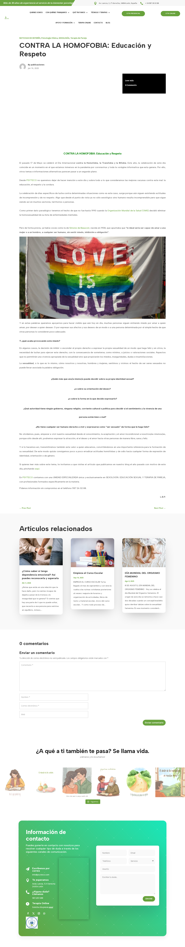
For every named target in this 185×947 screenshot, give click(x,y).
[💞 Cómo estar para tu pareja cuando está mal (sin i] (77, 782)
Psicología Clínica (49, 38)
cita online (170, 13)
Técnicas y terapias (99, 12)
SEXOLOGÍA (64, 38)
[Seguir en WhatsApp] (44, 913)
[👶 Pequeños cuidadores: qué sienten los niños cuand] (108, 782)
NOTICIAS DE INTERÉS (29, 38)
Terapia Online (84, 23)
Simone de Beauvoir (79, 228)
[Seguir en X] (33, 913)
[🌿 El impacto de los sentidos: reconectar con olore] (46, 782)
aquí (51, 907)
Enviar (148, 899)
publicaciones (37, 64)
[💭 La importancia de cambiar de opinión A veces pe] (139, 782)
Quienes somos (36, 12)
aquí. (37, 468)
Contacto (98, 23)
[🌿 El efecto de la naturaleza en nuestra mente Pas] (170, 782)
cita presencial (133, 13)
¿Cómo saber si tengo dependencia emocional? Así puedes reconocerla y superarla (40, 575)
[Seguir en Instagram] (39, 913)
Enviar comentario (154, 722)
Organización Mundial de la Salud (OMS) (128, 210)
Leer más (129, 80)
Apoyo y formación (64, 23)
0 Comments (131, 85)
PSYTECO (31, 180)
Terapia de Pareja (78, 38)
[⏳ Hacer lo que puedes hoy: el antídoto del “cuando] (15, 782)
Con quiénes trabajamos (56, 12)
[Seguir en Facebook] (28, 913)
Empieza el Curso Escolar (88, 573)
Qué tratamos (79, 12)
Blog (108, 23)
